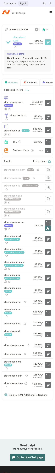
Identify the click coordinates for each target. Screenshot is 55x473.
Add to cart (48, 42)
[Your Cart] (44, 3)
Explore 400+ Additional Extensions (28, 395)
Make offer (48, 169)
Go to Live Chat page (30, 457)
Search (6, 29)
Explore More (40, 161)
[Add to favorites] (15, 47)
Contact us (10, 3)
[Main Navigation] (50, 12)
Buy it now (48, 223)
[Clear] (36, 29)
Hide (27, 90)
